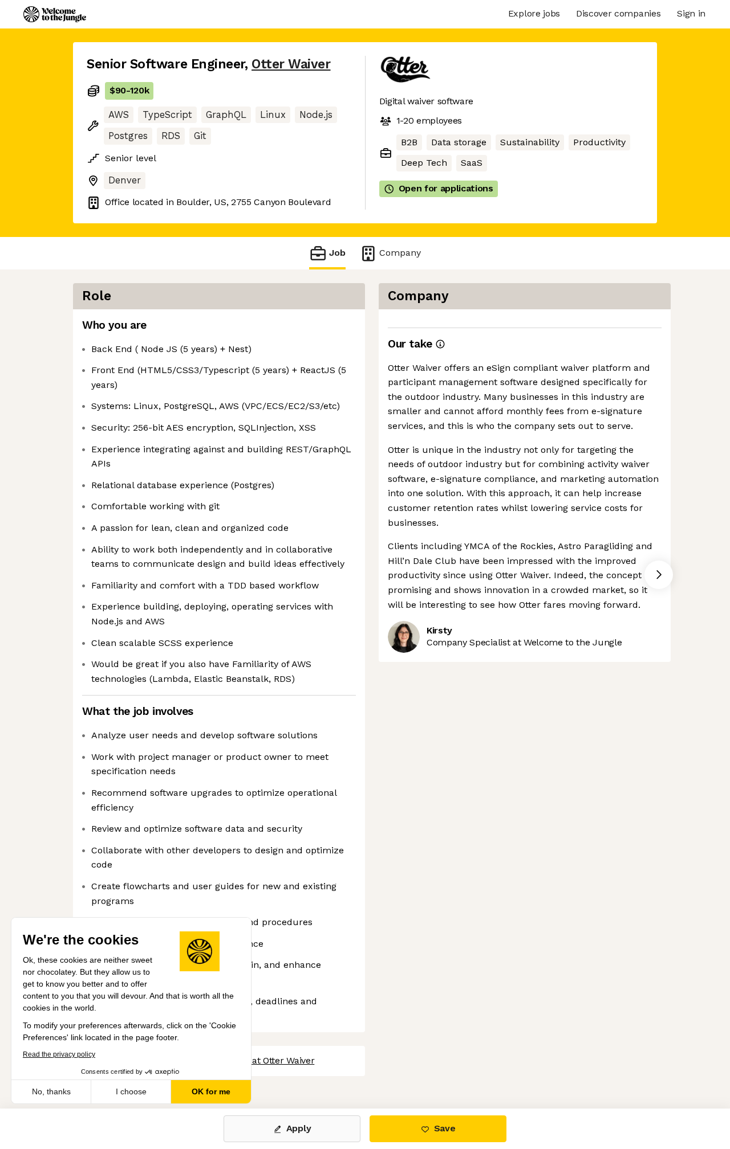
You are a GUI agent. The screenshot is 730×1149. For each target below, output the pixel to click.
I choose (131, 1091)
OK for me (211, 1091)
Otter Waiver (291, 64)
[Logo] (54, 14)
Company (400, 252)
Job (337, 252)
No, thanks (51, 1091)
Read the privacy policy (59, 1054)
